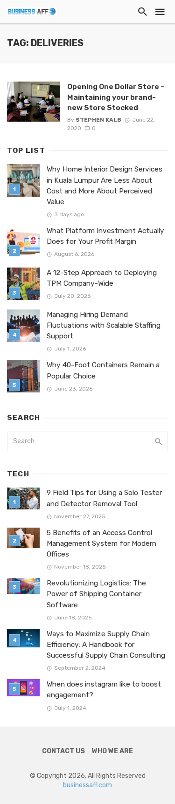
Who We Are (112, 751)
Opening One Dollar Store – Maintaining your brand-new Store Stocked (116, 96)
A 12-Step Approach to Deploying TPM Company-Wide (102, 278)
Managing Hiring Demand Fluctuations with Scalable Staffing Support (104, 325)
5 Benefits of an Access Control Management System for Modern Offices (101, 543)
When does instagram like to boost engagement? (104, 689)
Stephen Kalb (98, 120)
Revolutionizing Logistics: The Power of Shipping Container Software (96, 594)
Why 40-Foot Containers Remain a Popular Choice (103, 370)
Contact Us (63, 751)
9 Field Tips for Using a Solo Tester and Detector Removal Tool (104, 498)
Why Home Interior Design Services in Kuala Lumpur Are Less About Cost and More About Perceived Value (104, 185)
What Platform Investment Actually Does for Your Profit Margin (105, 236)
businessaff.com (87, 785)
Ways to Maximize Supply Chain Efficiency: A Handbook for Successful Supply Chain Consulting (106, 645)
